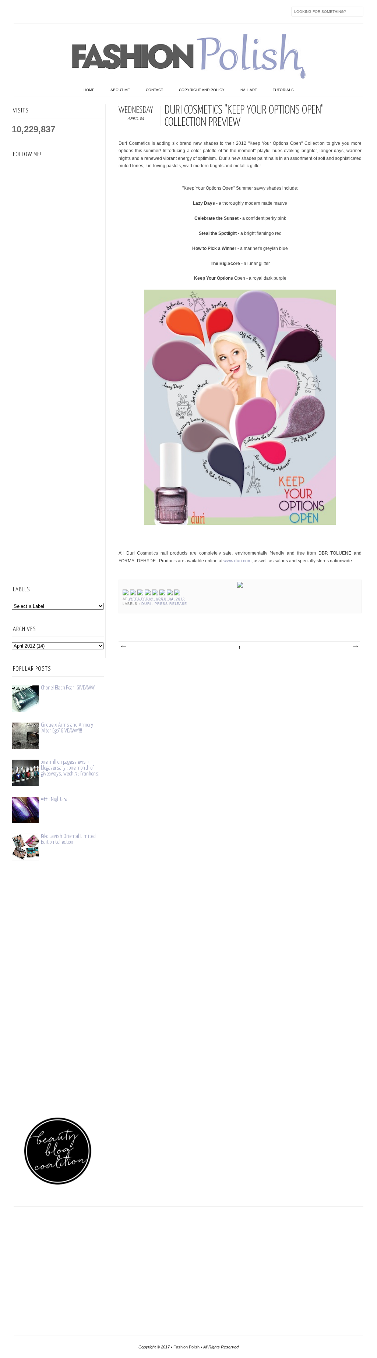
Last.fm (112, 11)
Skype (128, 11)
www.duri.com (237, 560)
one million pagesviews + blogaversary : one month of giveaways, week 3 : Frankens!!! (71, 768)
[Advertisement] (57, 458)
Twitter (35, 11)
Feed (143, 11)
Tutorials (283, 90)
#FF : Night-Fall (55, 799)
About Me (120, 90)
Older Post (355, 646)
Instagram (66, 11)
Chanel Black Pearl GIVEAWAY (68, 688)
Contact (154, 90)
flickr (50, 11)
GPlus (97, 11)
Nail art (248, 90)
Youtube (81, 11)
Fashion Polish (186, 1347)
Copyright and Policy (202, 90)
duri (146, 604)
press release (171, 604)
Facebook (19, 11)
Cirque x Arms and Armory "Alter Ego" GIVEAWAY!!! (67, 728)
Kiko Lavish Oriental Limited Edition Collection (68, 839)
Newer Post (123, 646)
